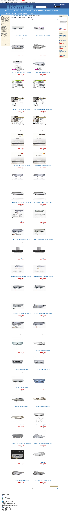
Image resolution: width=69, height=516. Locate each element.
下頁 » (57, 19)
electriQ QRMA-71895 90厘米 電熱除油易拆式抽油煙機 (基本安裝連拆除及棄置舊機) (62, 46)
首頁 (11, 15)
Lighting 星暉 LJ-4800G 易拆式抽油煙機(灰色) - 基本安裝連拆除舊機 (21, 443)
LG (1, 43)
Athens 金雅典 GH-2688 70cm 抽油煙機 (21, 35)
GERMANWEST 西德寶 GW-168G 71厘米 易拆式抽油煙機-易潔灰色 (21, 239)
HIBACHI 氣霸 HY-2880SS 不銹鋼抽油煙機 (21, 387)
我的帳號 (2, 0)
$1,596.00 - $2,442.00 (4, 28)
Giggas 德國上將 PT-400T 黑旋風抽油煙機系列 (43, 369)
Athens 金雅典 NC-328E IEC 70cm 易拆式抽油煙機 (43, 72)
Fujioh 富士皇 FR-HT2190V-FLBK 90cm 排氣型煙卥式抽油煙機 (43, 109)
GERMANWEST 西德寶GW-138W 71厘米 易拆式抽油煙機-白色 (21, 313)
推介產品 (2, 23)
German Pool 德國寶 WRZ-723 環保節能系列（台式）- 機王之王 (21, 202)
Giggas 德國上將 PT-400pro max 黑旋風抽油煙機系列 (21, 369)
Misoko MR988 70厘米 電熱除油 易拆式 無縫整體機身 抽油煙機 (43, 443)
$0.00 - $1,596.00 (3, 27)
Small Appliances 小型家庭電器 (5, 19)
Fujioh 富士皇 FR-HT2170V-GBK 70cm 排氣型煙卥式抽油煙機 (21, 109)
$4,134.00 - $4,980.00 (4, 31)
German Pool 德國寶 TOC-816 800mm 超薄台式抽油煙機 (21, 165)
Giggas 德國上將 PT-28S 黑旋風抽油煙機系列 (43, 350)
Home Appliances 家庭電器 (4, 18)
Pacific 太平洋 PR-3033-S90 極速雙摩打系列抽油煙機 (43, 480)
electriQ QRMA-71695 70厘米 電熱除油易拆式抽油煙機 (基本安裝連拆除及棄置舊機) (62, 51)
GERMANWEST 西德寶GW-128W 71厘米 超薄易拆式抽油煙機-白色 (43, 276)
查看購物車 (13, 0)
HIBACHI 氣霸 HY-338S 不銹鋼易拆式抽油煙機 (21, 406)
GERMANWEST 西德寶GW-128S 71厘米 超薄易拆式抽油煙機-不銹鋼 (21, 276)
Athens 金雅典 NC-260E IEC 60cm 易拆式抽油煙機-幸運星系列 (21, 72)
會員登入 (17, 0)
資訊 (1, 24)
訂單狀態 (5, 0)
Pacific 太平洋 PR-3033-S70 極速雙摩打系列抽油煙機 (21, 480)
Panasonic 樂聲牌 (3, 34)
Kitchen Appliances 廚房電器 (5, 17)
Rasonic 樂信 (3, 36)
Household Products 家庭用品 (5, 20)
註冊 (19, 0)
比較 (22, 38)
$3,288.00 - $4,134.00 (4, 30)
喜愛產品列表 (9, 0)
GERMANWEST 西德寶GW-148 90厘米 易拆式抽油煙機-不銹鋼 (43, 313)
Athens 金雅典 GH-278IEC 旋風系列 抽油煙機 (43, 35)
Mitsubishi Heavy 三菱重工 (4, 44)
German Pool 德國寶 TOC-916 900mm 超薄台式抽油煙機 (43, 165)
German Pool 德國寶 (4, 35)
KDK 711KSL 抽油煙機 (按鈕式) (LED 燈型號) (43, 406)
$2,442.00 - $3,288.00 (4, 29)
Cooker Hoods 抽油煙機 (25, 15)
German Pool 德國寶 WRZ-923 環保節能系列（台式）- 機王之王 (43, 202)
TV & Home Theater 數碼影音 (5, 21)
